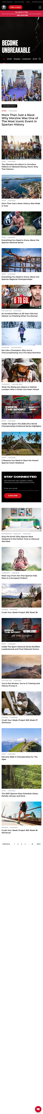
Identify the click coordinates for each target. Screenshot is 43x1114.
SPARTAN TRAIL (19, 2)
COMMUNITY (26, 59)
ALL (4, 59)
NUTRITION (37, 59)
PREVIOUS (6, 844)
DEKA (28, 2)
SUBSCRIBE (13, 496)
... (28, 844)
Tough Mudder (7, 2)
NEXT (39, 844)
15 (32, 844)
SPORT (9, 59)
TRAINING (17, 59)
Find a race (15, 7)
